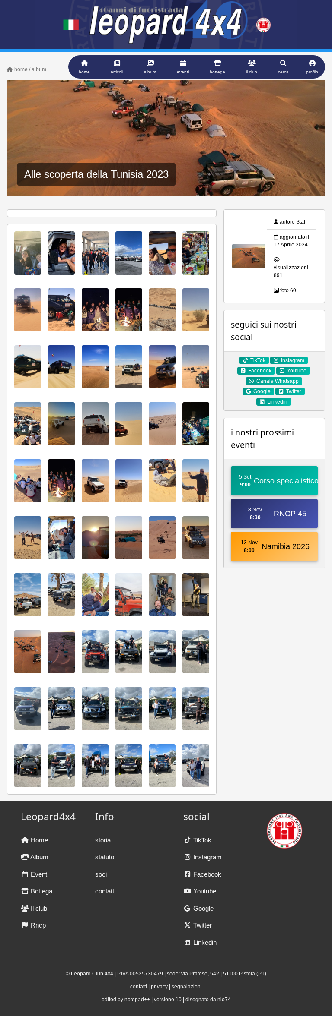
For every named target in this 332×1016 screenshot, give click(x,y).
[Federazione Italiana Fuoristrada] (284, 827)
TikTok (201, 840)
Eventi (38, 874)
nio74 (224, 1000)
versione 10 (168, 1000)
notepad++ (137, 1000)
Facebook (206, 874)
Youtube (204, 891)
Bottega (40, 891)
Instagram (207, 857)
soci (101, 874)
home (20, 69)
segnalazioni (187, 987)
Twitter (202, 925)
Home (38, 840)
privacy (159, 987)
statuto (104, 857)
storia (103, 840)
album (39, 69)
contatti (105, 891)
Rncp (37, 925)
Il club (38, 908)
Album (38, 857)
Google (203, 908)
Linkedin (204, 942)
